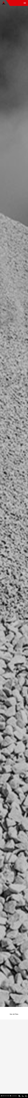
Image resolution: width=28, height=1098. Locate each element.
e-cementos (14, 1095)
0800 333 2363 (5, 1095)
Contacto (20, 1096)
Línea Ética (26, 1096)
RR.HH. (23, 1096)
